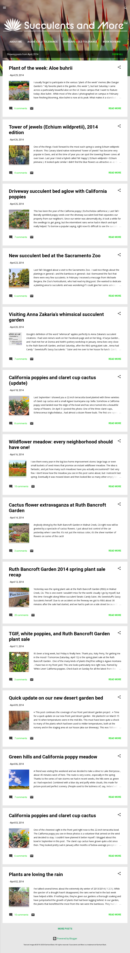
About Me (16, 41)
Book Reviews (111, 41)
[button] (119, 67)
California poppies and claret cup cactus (52, 815)
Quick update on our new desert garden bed (56, 698)
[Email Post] (32, 109)
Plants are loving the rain (36, 874)
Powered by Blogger (67, 938)
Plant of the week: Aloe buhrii (40, 68)
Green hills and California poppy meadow (53, 757)
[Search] (125, 8)
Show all (117, 54)
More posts (65, 928)
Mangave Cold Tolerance (80, 41)
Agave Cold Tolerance (42, 41)
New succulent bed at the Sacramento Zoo (55, 255)
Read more (115, 108)
